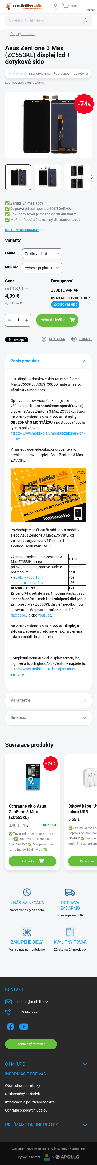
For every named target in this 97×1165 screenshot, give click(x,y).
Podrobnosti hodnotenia (71, 74)
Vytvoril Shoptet (29, 1157)
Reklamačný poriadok (22, 1094)
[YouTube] (24, 1025)
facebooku (19, 615)
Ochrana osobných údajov (26, 1110)
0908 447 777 (27, 1012)
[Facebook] (9, 1025)
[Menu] (90, 6)
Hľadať (85, 21)
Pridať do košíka (52, 320)
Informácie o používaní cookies (30, 1102)
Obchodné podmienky (22, 1085)
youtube (44, 615)
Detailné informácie (22, 230)
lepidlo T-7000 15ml (28, 577)
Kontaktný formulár (31, 1044)
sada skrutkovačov (28, 583)
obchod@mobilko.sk (32, 1002)
